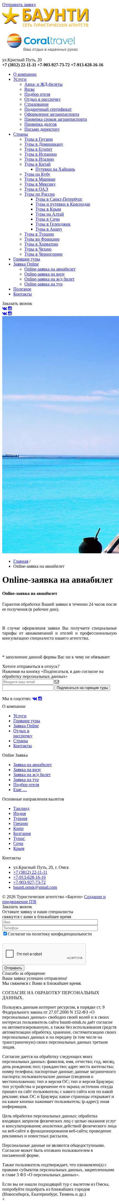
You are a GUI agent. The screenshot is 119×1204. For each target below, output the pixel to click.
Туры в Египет (38, 149)
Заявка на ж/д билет (32, 774)
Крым (18, 848)
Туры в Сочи (47, 219)
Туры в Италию (39, 159)
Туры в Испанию (40, 154)
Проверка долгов (40, 124)
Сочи (18, 843)
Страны (20, 134)
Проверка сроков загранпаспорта (55, 119)
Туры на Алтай (49, 214)
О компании (25, 74)
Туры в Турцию (39, 234)
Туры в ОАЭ (36, 189)
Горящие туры (26, 259)
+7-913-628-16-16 (29, 877)
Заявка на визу (27, 769)
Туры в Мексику (40, 184)
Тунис (19, 838)
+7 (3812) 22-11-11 (30, 872)
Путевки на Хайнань (55, 169)
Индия (19, 813)
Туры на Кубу (37, 174)
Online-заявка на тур (43, 284)
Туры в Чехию (37, 249)
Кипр (18, 828)
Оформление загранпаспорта (51, 114)
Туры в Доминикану (43, 144)
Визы (29, 89)
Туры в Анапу (48, 229)
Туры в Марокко (39, 179)
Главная (20, 561)
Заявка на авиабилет (32, 764)
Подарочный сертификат (48, 109)
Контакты (22, 294)
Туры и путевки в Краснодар (62, 204)
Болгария (22, 833)
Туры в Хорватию (41, 244)
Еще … (20, 789)
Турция (20, 818)
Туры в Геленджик (53, 224)
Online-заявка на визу (44, 274)
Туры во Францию (42, 239)
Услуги (20, 79)
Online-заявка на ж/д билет (49, 279)
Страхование (36, 104)
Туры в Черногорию (43, 254)
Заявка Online (26, 264)
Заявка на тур (26, 779)
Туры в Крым (48, 209)
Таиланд (21, 808)
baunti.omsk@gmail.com (35, 887)
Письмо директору (42, 129)
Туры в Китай (37, 164)
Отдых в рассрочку (42, 99)
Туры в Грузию (38, 139)
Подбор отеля (37, 94)
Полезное (22, 289)
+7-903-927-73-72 (29, 882)
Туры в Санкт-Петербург (58, 199)
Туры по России (39, 194)
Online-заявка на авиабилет (50, 269)
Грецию (20, 823)
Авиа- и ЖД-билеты (43, 84)
